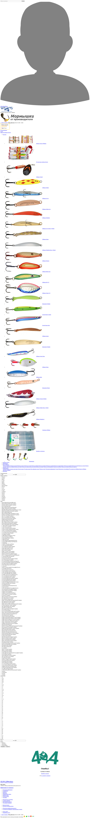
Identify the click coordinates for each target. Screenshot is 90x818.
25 (2, 705)
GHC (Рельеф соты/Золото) (7, 569)
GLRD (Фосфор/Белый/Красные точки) (10, 581)
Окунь (3, 478)
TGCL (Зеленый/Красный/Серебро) (9, 665)
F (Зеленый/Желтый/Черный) (8, 556)
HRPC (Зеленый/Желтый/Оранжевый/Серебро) (12, 603)
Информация (5, 468)
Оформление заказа (7, 794)
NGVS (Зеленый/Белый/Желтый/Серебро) (10, 611)
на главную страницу (45, 775)
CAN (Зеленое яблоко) (6, 526)
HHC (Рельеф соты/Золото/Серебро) (9, 596)
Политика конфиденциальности (9, 808)
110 (2, 685)
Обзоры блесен (6, 469)
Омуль (3, 495)
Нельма (3, 496)
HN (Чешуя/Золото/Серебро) (8, 597)
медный (3, 671)
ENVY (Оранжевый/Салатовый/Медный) (10, 555)
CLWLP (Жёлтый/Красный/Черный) (9, 541)
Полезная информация (50, 469)
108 (2, 682)
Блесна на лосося (81, 465)
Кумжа (3, 492)
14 (2, 691)
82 (2, 730)
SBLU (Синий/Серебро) (7, 649)
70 (2, 721)
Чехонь (3, 498)
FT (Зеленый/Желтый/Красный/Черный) (10, 561)
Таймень (4, 491)
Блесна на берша (35, 465)
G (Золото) (4, 566)
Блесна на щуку (21, 465)
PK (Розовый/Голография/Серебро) (9, 627)
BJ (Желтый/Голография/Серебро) (9, 504)
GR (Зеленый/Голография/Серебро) (9, 589)
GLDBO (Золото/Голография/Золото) (9, 574)
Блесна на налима (67, 465)
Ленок (3, 494)
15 (2, 694)
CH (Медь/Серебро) (6, 534)
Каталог (4, 134)
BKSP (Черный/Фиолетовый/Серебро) (10, 511)
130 (2, 690)
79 (2, 726)
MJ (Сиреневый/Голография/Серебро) (10, 608)
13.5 (3, 689)
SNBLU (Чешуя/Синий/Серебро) (9, 658)
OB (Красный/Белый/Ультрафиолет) (9, 613)
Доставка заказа (27, 469)
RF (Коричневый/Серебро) (7, 641)
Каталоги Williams (6, 470)
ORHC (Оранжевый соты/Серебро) (9, 622)
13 (2, 688)
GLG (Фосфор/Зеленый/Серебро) (9, 575)
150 (2, 695)
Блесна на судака (27, 465)
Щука (3, 479)
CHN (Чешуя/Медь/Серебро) (8, 537)
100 (2, 679)
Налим (3, 486)
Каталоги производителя (8, 806)
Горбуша (4, 497)
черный (3, 674)
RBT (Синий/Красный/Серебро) (8, 639)
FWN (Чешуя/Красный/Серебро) (8, 564)
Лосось (3, 489)
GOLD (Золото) (5, 586)
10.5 (3, 678)
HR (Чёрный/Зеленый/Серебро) (8, 601)
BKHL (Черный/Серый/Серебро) (9, 508)
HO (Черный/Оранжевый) (7, 599)
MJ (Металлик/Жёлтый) (7, 607)
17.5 (3, 699)
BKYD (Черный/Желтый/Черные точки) (10, 513)
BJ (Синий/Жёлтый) (6, 506)
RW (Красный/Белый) (6, 646)
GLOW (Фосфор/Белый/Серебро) (9, 579)
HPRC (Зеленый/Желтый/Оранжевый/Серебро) (12, 600)
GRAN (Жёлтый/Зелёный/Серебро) (9, 590)
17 (2, 697)
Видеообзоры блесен (7, 801)
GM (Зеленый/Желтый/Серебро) (8, 583)
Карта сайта (5, 811)
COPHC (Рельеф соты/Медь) (8, 544)
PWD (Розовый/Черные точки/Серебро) (10, 633)
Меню (1, 132)
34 (2, 708)
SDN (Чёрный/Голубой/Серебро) (9, 655)
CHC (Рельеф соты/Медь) (7, 536)
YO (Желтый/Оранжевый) (7, 668)
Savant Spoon (4, 745)
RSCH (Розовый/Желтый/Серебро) (9, 644)
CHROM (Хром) (5, 539)
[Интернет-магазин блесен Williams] (6, 111)
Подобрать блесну (7, 132)
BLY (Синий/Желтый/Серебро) (8, 517)
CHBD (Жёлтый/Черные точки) (8, 535)
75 (2, 723)
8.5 (2, 728)
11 (2, 683)
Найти (23, 1)
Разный (3, 673)
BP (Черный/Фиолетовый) (7, 520)
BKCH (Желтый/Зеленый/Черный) (9, 507)
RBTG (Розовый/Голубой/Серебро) (9, 640)
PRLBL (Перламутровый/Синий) (9, 630)
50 (2, 713)
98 (2, 738)
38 (2, 710)
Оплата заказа (21, 469)
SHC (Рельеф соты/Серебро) (8, 656)
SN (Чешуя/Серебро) (6, 657)
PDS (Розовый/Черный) (7, 624)
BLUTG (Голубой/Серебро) (7, 515)
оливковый (4, 672)
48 (2, 712)
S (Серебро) (4, 647)
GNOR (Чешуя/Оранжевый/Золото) (9, 585)
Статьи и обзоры (6, 800)
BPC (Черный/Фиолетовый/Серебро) (9, 522)
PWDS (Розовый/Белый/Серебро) (9, 634)
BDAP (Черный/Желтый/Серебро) (9, 503)
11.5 (3, 684)
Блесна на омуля (32, 466)
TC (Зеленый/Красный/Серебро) (8, 663)
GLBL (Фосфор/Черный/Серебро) (9, 572)
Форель (3, 476)
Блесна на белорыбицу (48, 466)
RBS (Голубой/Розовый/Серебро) (9, 638)
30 (2, 706)
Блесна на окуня (13, 465)
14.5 (3, 693)
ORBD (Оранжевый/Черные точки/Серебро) (11, 617)
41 (2, 711)
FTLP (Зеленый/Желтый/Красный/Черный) (11, 562)
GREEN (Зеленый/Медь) (7, 591)
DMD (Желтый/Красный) (7, 548)
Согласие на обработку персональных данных (12, 809)
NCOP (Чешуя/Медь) (6, 610)
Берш (3, 481)
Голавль (3, 484)
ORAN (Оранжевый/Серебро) (8, 616)
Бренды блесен (6, 805)
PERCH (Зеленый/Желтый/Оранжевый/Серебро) (12, 625)
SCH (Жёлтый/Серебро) (7, 651)
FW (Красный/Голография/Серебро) (9, 563)
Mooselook (4, 744)
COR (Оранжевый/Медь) (7, 545)
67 (2, 718)
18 (2, 700)
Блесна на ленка (25, 466)
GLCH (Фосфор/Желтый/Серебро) (9, 573)
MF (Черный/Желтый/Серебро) (8, 606)
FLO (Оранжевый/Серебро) (7, 559)
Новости (5, 792)
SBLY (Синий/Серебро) (7, 650)
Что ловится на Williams (74, 469)
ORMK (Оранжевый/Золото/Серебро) (10, 623)
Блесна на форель (6, 465)
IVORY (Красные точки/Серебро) (9, 605)
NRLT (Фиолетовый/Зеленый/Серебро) (10, 612)
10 (2, 677)
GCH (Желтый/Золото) (6, 568)
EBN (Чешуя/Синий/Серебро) (8, 552)
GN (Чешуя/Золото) (6, 584)
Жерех (3, 483)
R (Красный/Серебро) (6, 635)
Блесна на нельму (40, 466)
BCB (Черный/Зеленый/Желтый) (9, 502)
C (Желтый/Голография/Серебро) (9, 525)
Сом (3, 487)
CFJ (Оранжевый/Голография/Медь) (9, 531)
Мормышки (5, 463)
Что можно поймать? (7, 802)
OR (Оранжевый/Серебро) (7, 614)
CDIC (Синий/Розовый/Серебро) (9, 528)
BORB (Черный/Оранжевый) (8, 519)
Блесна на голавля (50, 465)
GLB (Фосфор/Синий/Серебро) (8, 570)
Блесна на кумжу (18, 466)
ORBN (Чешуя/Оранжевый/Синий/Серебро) (11, 618)
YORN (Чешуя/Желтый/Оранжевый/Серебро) (11, 669)
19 (2, 701)
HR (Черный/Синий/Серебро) (8, 602)
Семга (3, 490)
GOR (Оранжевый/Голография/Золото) (10, 588)
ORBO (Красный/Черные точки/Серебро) (10, 619)
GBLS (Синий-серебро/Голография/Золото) (11, 567)
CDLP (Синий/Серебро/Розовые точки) (10, 529)
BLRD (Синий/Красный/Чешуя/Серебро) (10, 514)
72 (2, 722)
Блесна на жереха (42, 465)
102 (2, 680)
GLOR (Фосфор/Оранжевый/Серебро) (10, 578)
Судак (3, 480)
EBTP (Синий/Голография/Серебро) (9, 553)
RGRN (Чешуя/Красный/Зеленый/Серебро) (11, 643)
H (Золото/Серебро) (6, 595)
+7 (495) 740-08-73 (4, 122)
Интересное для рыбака (8, 799)
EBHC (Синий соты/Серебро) (8, 551)
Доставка (5, 797)
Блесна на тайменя (11, 466)
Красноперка (4, 485)
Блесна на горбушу (57, 466)
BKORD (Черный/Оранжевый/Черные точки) (11, 509)
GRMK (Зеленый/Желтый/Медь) (8, 592)
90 (2, 737)
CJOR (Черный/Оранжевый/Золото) (9, 540)
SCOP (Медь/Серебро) (6, 654)
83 (2, 732)
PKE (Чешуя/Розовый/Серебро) (8, 629)
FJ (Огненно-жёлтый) (6, 557)
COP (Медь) (4, 542)
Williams (3, 742)
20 (2, 702)
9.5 (2, 735)
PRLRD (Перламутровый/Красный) (9, 632)
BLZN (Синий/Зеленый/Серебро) (9, 518)
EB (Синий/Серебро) (6, 550)
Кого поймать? (6, 464)
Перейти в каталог (45, 773)
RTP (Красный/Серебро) (7, 645)
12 (2, 686)
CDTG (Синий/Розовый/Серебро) (9, 530)
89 (2, 733)
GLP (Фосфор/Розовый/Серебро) (9, 580)
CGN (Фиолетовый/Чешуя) (7, 533)
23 (2, 704)
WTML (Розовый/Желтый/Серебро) (9, 667)
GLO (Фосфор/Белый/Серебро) (8, 577)
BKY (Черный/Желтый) (7, 512)
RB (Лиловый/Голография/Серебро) (9, 636)
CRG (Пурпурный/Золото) (7, 547)
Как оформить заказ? (35, 469)
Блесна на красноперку (59, 465)
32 (2, 707)
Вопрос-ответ (42, 469)
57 (2, 716)
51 (2, 715)
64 (2, 717)
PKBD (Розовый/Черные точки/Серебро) (10, 628)
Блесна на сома (75, 465)
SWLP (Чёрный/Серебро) (7, 662)
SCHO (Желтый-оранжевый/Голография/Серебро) (12, 652)
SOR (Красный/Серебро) (7, 661)
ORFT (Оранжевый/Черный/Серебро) (10, 621)
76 (2, 724)
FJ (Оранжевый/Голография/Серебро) (10, 558)
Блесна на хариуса (73, 466)
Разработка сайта (6, 812)
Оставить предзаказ (13, 469)
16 (2, 696)
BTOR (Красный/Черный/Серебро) (9, 523)
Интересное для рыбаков (64, 469)
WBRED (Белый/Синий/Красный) (9, 666)
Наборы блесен (6, 462)
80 (2, 729)
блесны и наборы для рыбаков (6, 782)
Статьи (56, 469)
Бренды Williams (82, 469)
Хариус (3, 500)
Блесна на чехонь (65, 466)
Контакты (5, 471)
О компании (5, 790)
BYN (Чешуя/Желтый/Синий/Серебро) (10, 524)
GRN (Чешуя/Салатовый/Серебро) (9, 594)
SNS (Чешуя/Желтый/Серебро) (8, 660)
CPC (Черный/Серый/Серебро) (8, 546)
